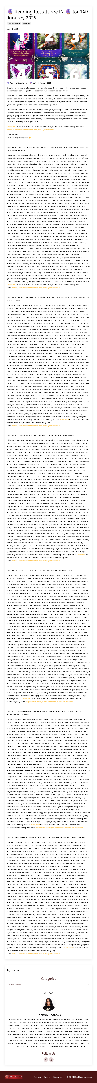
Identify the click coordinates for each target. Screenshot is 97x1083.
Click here (11, 127)
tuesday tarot (26, 23)
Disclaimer (58, 1077)
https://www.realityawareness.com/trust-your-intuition (31, 130)
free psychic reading (14, 23)
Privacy (37, 1077)
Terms (47, 1077)
